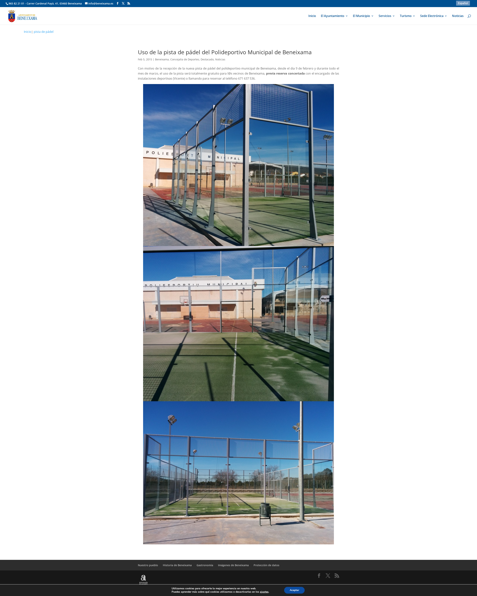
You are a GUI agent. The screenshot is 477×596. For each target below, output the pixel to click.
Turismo (406, 16)
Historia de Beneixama (177, 565)
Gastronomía (205, 565)
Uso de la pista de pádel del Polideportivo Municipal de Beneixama (225, 52)
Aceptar (294, 590)
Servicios (385, 16)
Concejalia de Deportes (184, 59)
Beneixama (162, 59)
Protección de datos (266, 565)
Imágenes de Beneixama (233, 565)
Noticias (458, 16)
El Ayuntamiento (332, 16)
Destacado (207, 59)
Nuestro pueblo (148, 565)
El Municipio (361, 16)
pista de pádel (43, 32)
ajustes (264, 592)
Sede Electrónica (431, 16)
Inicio (312, 16)
